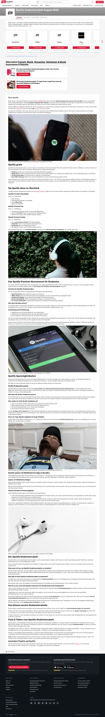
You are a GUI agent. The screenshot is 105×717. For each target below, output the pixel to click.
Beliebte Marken (34, 683)
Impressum (9, 708)
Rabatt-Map (25, 5)
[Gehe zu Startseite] (7, 2)
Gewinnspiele (34, 5)
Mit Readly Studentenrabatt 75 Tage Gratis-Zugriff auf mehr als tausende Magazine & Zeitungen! (38, 82)
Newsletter (33, 691)
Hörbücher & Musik (56, 62)
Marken (18, 5)
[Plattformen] (14, 2)
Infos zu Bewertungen (11, 704)
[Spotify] (38, 703)
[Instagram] (35, 703)
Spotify (40, 101)
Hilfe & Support (10, 685)
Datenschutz (9, 700)
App (41, 5)
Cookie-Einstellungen (11, 702)
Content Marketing (83, 685)
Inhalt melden (11, 651)
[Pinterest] (42, 703)
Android (37, 108)
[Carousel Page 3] (83, 56)
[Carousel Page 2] (52, 56)
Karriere (8, 683)
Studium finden (77, 5)
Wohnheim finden (88, 5)
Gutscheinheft (33, 687)
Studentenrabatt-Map (36, 685)
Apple (43, 108)
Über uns (8, 681)
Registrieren (100, 2)
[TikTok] (50, 703)
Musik (30, 62)
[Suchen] (37, 2)
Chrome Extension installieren (20, 667)
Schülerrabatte (99, 5)
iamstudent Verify (82, 687)
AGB (7, 706)
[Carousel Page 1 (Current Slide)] (21, 56)
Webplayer (19, 108)
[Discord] (46, 703)
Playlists (77, 643)
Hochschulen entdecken (60, 685)
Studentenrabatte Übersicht (37, 681)
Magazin (47, 5)
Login (92, 2)
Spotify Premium (40, 191)
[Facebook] (31, 703)
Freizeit (22, 62)
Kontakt (8, 687)
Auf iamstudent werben (84, 681)
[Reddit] (53, 703)
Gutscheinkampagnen (83, 683)
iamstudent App (34, 689)
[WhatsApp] (57, 703)
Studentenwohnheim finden (61, 681)
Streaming (39, 62)
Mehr (30, 26)
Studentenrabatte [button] (7, 5)
